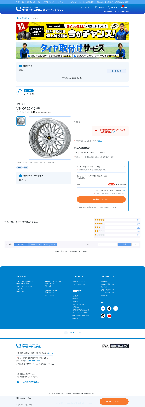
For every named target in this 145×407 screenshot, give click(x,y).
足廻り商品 (48, 286)
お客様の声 (110, 2)
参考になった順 (49, 244)
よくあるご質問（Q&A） (87, 2)
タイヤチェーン (49, 295)
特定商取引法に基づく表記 (80, 315)
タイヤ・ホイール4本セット (25, 286)
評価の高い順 (35, 244)
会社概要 (126, 2)
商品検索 (24, 18)
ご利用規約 (118, 2)
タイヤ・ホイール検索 (122, 11)
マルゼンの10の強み (78, 284)
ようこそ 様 (82, 7)
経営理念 (75, 299)
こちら (113, 132)
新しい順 (21, 244)
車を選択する (116, 71)
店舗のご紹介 (101, 2)
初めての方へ (108, 11)
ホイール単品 (20, 291)
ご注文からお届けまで (107, 292)
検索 (124, 244)
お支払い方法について (107, 290)
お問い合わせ (74, 2)
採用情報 (75, 318)
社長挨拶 (75, 301)
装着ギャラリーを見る (79, 281)
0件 (138, 220)
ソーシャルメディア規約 (79, 313)
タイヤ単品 (19, 289)
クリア (135, 244)
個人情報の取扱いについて (80, 310)
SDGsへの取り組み (78, 304)
